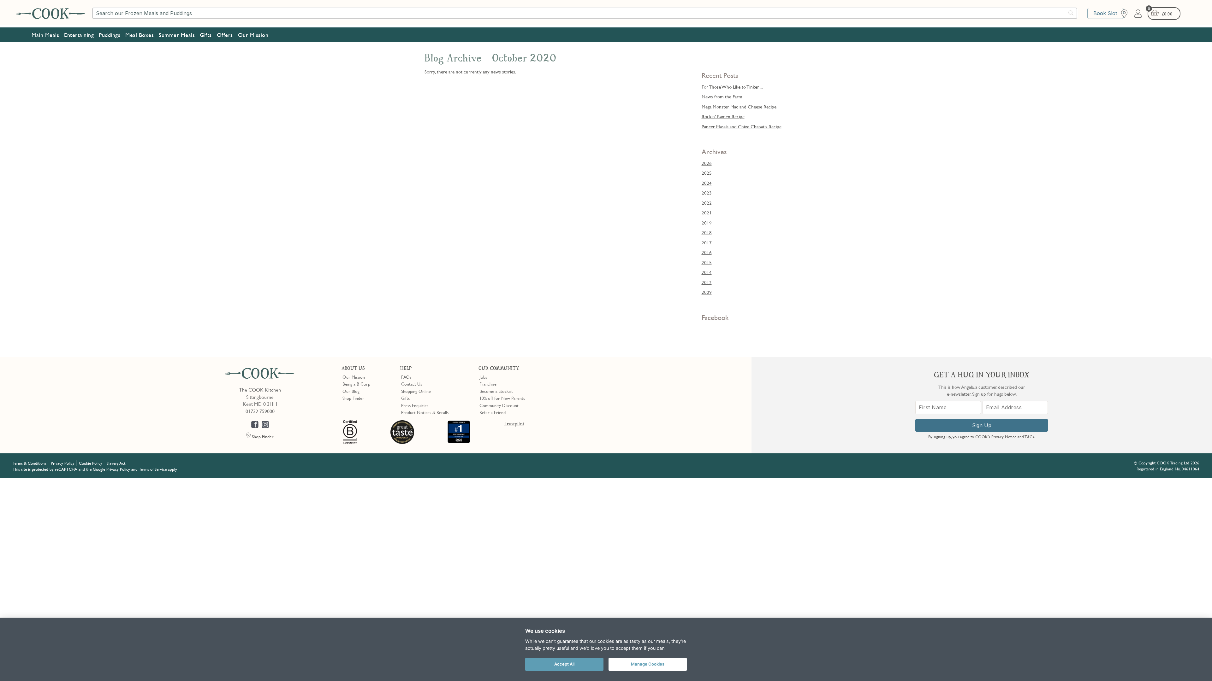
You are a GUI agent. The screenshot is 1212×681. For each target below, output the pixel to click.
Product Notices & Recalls (425, 412)
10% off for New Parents (502, 398)
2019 (707, 222)
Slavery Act (116, 463)
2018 (707, 232)
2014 (707, 272)
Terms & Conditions (29, 463)
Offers (225, 35)
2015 (707, 262)
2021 (707, 212)
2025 (707, 173)
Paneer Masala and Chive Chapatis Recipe (741, 126)
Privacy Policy (62, 463)
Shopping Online (416, 391)
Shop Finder (353, 398)
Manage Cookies (647, 663)
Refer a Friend (492, 412)
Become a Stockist (496, 391)
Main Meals (45, 35)
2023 (707, 192)
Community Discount (499, 405)
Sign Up (981, 425)
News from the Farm (722, 96)
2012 (707, 282)
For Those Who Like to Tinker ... (732, 87)
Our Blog (350, 391)
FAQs (406, 377)
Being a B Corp (356, 384)
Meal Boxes (139, 35)
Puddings (109, 35)
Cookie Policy (90, 463)
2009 (707, 292)
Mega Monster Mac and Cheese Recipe (739, 106)
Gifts (206, 35)
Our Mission (253, 35)
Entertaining (79, 35)
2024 (707, 183)
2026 (707, 163)
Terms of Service (153, 469)
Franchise (487, 384)
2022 (707, 203)
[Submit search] (1071, 12)
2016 (707, 252)
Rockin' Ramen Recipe (723, 116)
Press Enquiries (414, 405)
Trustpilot (514, 423)
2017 (707, 242)
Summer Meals (177, 35)
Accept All (564, 663)
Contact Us (411, 384)
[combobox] (584, 13)
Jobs (483, 377)
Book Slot (1105, 13)
